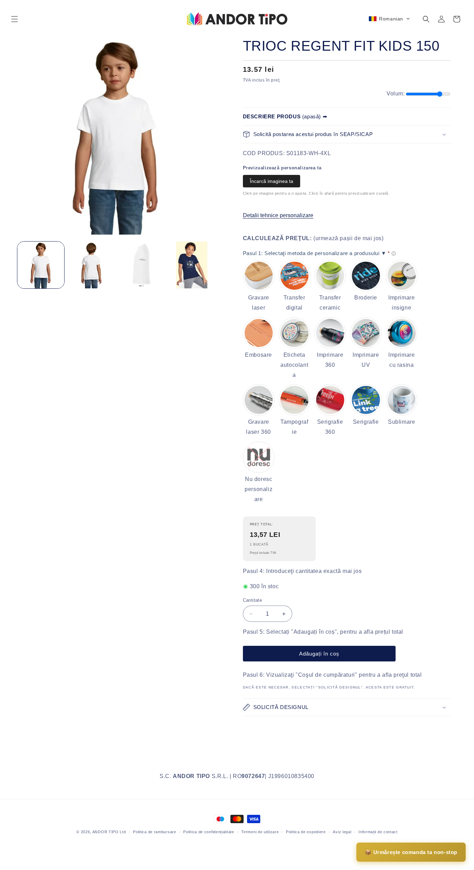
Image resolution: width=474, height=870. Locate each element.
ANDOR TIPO (105, 832)
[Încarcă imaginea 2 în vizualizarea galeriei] (91, 265)
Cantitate (252, 600)
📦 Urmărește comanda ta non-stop (411, 852)
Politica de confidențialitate (208, 832)
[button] (14, 19)
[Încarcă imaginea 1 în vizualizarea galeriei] (40, 265)
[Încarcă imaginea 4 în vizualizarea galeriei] (191, 265)
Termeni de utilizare (260, 832)
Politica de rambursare (154, 832)
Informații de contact (378, 832)
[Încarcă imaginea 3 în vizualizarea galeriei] (141, 265)
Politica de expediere (306, 832)
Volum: (396, 93)
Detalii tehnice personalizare (278, 215)
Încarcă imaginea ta (271, 181)
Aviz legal (342, 832)
